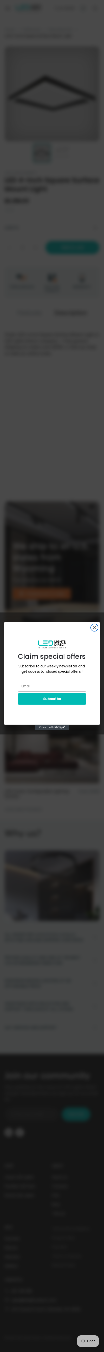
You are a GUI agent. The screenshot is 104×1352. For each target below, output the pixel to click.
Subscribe (52, 699)
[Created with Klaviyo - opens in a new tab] (52, 727)
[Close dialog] (94, 627)
